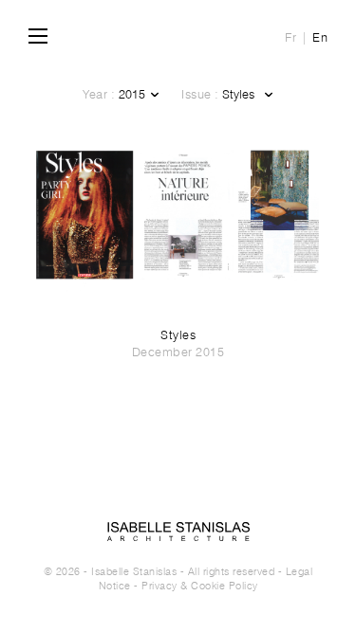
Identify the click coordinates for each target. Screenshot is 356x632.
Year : (99, 93)
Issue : (200, 93)
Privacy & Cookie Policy (199, 585)
